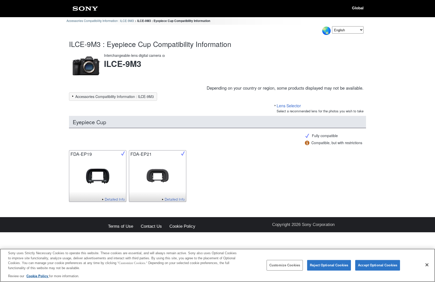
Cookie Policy (182, 226)
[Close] (426, 264)
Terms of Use (120, 226)
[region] (217, 265)
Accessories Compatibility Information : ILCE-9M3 (100, 20)
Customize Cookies (284, 265)
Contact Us (151, 226)
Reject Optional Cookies (329, 265)
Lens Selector (289, 105)
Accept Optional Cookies (377, 265)
